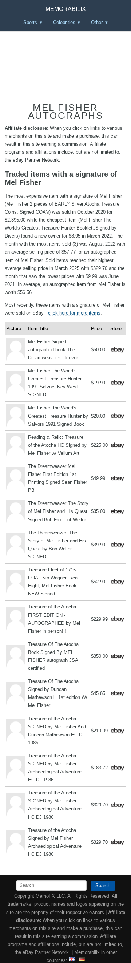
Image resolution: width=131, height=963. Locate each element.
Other (97, 22)
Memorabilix (65, 9)
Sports (30, 22)
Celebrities (64, 22)
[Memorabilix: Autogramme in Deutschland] (82, 960)
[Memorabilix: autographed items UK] (72, 960)
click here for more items (74, 313)
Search (102, 885)
